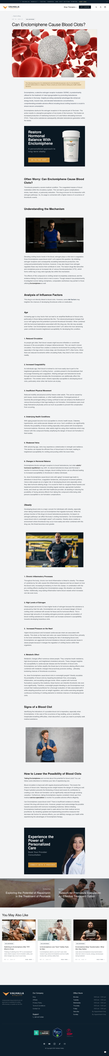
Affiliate (35, 1000)
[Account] (101, 7)
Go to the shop (39, 160)
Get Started (85, 7)
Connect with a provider (42, 865)
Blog (34, 997)
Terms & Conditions (39, 1006)
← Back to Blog (16, 16)
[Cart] (105, 7)
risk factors (71, 299)
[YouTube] (49, 1043)
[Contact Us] (64, 1043)
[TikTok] (59, 1043)
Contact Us (36, 1008)
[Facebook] (44, 1043)
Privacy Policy (37, 1003)
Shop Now (82, 1)
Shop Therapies (69, 7)
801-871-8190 (39, 1017)
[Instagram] (54, 1043)
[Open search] (96, 7)
